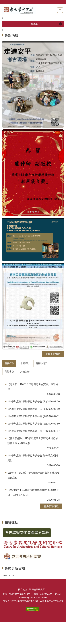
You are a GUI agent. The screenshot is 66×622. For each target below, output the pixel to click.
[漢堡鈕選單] (60, 10)
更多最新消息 (52, 354)
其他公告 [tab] (24, 371)
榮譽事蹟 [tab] (9, 371)
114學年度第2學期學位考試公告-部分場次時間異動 (33, 458)
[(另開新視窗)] (33, 84)
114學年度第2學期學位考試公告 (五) (27, 409)
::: (3, 18)
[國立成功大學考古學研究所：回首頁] (19, 10)
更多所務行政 (51, 506)
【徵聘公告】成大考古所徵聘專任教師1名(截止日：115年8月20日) (33, 492)
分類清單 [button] (33, 24)
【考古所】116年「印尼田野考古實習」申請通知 (33, 387)
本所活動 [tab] (24, 363)
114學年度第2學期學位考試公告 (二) (27, 431)
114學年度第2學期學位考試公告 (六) (27, 401)
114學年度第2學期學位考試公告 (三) (27, 423)
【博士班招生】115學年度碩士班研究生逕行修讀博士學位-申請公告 (33, 441)
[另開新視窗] (33, 532)
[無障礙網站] (33, 609)
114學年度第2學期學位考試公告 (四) (27, 416)
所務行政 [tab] (9, 363)
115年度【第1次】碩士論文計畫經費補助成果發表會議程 (33, 475)
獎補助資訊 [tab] (41, 363)
